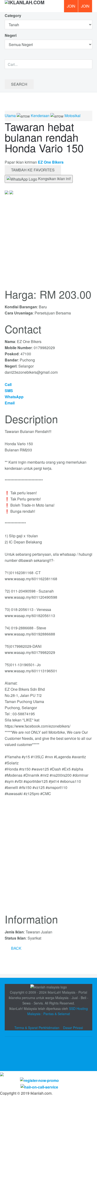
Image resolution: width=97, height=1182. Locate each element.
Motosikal (73, 115)
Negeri (11, 35)
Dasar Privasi (73, 1027)
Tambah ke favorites (33, 170)
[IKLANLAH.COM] (24, 6)
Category (13, 15)
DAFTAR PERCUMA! (86, 7)
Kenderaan (40, 115)
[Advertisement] (48, 857)
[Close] (2, 1074)
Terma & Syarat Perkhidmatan (36, 1027)
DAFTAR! (71, 6)
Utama (10, 115)
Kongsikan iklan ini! (54, 178)
